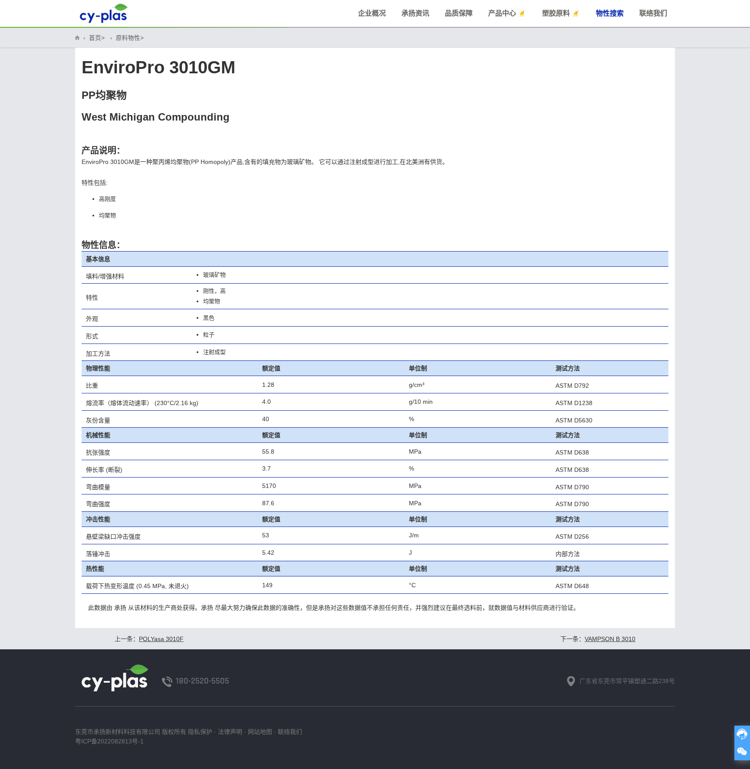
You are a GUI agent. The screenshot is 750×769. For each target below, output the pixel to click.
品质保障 (459, 13)
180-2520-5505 (202, 681)
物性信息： (103, 245)
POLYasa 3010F (161, 638)
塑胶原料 (556, 13)
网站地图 (260, 731)
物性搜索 (610, 13)
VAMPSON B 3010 (610, 638)
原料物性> (130, 38)
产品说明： (103, 150)
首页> (97, 38)
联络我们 (653, 13)
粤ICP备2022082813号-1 (109, 741)
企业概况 (372, 13)
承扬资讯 (415, 13)
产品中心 (502, 13)
